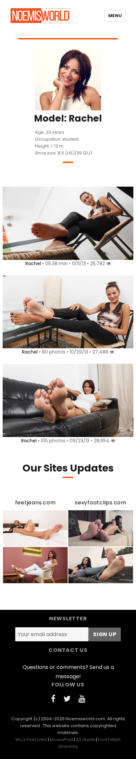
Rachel (33, 263)
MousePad (61, 739)
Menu (115, 15)
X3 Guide (85, 739)
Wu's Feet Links (31, 739)
